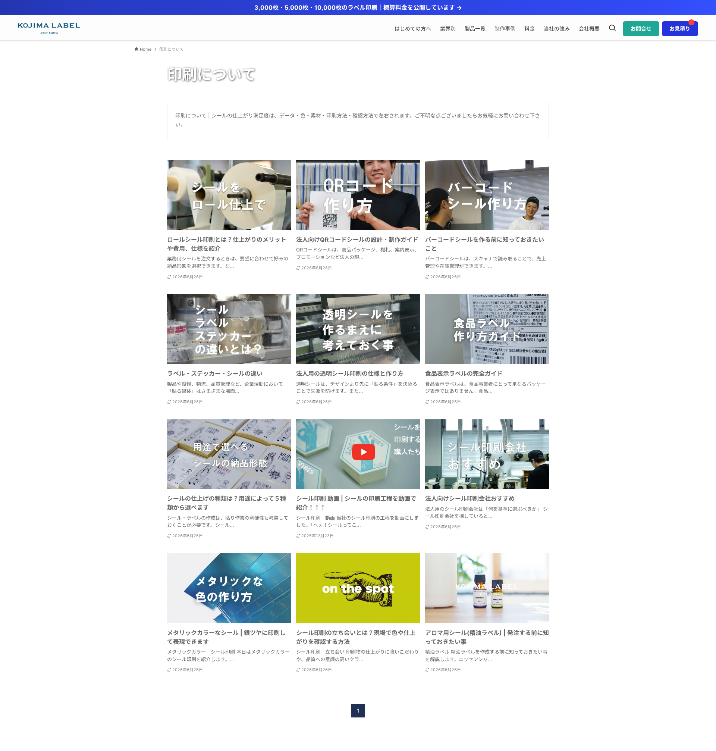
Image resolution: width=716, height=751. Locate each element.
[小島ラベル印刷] (49, 28)
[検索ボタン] (612, 28)
